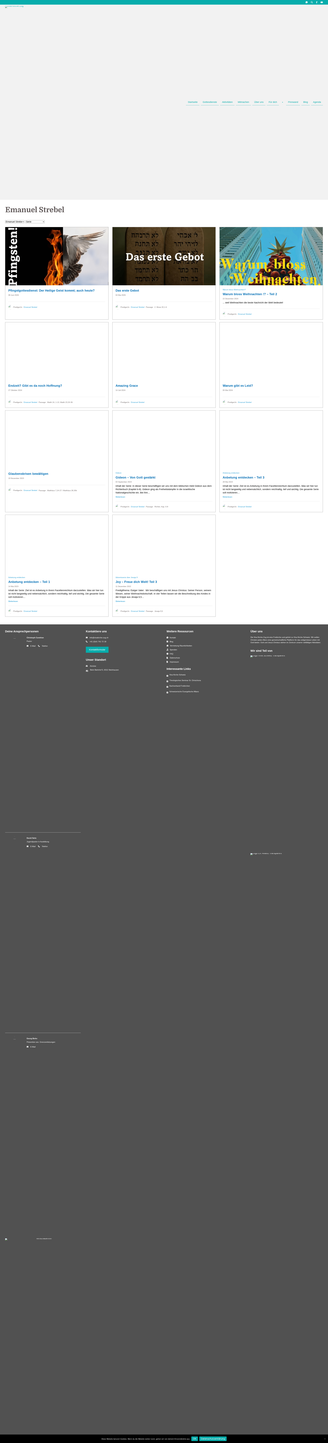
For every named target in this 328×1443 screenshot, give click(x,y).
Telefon (45, 646)
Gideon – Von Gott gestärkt (135, 477)
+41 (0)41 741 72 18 (98, 642)
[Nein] (325, 1438)
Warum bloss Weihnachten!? (234, 290)
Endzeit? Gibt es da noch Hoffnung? (35, 385)
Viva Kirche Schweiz (302, 637)
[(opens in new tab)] (270, 751)
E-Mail (32, 646)
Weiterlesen (120, 497)
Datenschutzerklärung (213, 1438)
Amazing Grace (127, 385)
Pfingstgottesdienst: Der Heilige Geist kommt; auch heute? (51, 290)
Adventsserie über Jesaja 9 (127, 577)
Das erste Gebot (127, 290)
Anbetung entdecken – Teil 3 (243, 477)
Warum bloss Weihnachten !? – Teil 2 (250, 294)
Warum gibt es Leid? (238, 385)
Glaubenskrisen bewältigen (28, 473)
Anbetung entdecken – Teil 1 (29, 582)
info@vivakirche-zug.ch (99, 638)
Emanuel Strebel (30, 307)
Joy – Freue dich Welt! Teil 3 (136, 582)
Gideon (118, 473)
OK (194, 1438)
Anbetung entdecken (231, 473)
